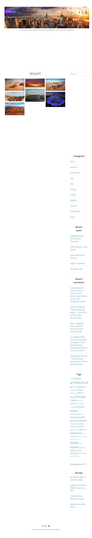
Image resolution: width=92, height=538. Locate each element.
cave (76, 393)
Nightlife (73, 200)
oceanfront (79, 426)
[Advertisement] (46, 51)
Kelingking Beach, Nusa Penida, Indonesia (77, 239)
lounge (72, 407)
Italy (77, 404)
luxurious (79, 406)
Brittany (72, 393)
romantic (73, 436)
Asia (71, 184)
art (71, 386)
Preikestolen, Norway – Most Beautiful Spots (78, 359)
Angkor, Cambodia (77, 263)
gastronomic (79, 400)
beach (80, 390)
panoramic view (74, 430)
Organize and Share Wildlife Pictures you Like (78, 488)
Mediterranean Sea (76, 414)
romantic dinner (74, 439)
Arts (71, 178)
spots (74, 442)
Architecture (75, 172)
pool (81, 429)
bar (76, 390)
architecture (79, 382)
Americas (74, 167)
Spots (72, 217)
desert (81, 392)
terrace (80, 443)
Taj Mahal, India (76, 269)
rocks (83, 433)
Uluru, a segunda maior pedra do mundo (76, 326)
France (73, 400)
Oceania (73, 206)
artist (74, 387)
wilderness (76, 456)
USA (81, 453)
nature (81, 424)
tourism (74, 447)
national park (74, 424)
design (72, 397)
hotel (72, 403)
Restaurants (75, 211)
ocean (72, 426)
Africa (72, 161)
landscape (81, 404)
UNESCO (82, 448)
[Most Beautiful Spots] (46, 27)
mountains (81, 420)
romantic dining (81, 436)
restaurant (75, 433)
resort (85, 430)
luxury (74, 411)
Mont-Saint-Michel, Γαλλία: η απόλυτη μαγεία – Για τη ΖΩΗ (78, 310)
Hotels (72, 195)
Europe (73, 189)
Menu (9, 12)
